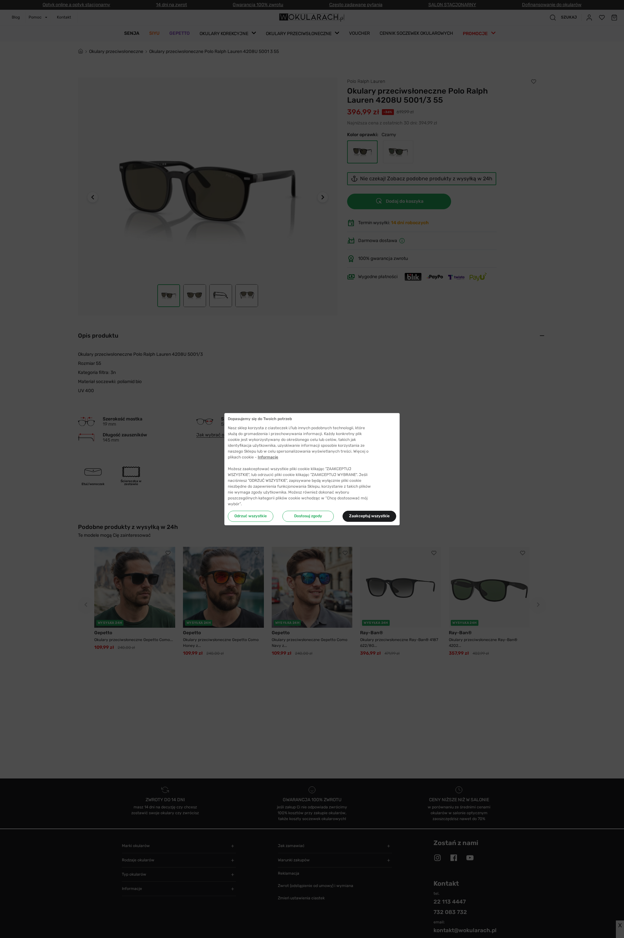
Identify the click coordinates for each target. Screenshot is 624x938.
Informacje (268, 457)
